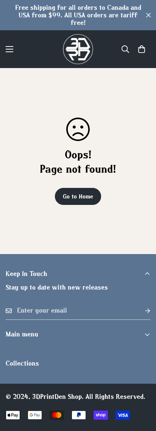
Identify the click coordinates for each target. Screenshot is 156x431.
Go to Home (78, 196)
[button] (141, 49)
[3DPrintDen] (78, 49)
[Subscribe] (141, 310)
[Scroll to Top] (142, 390)
